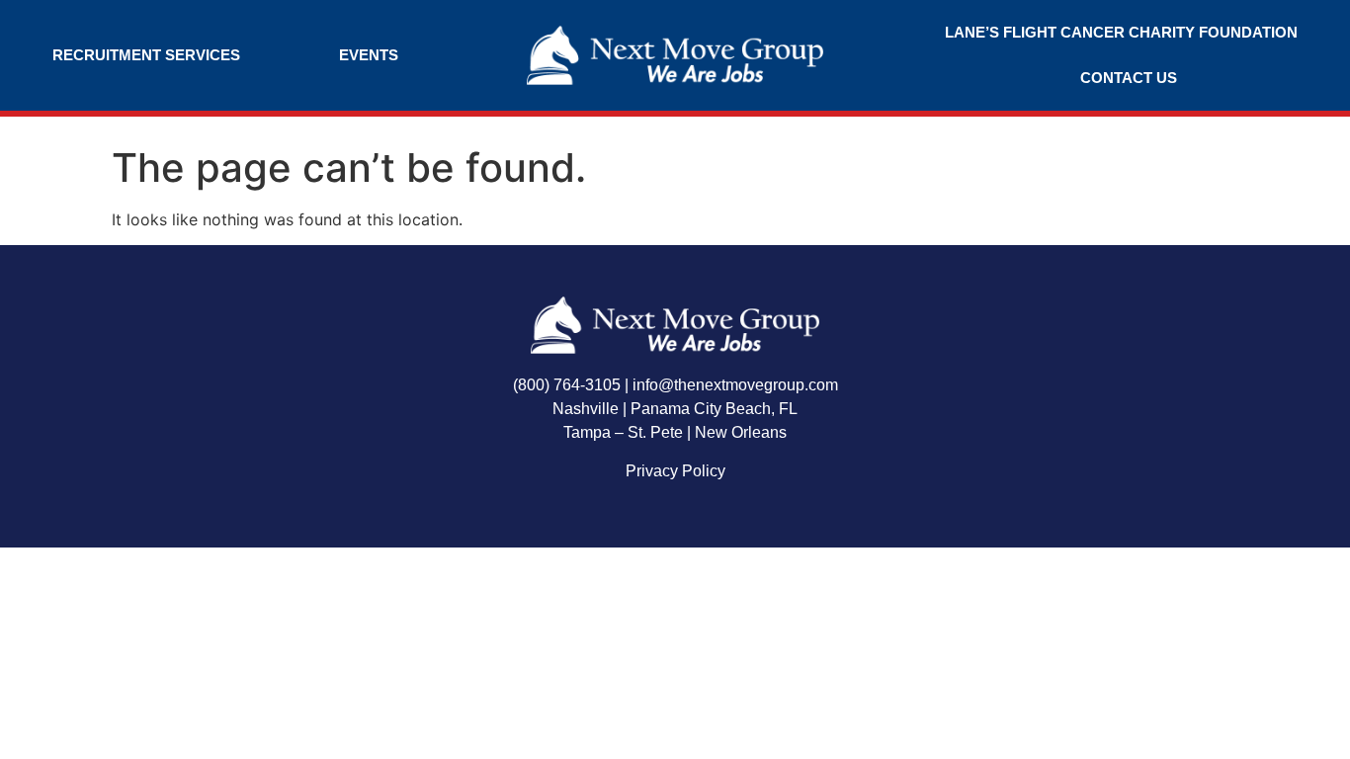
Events (368, 54)
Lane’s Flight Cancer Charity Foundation (1121, 32)
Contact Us (1128, 77)
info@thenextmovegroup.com (735, 385)
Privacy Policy (675, 471)
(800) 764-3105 (567, 385)
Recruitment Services (146, 54)
